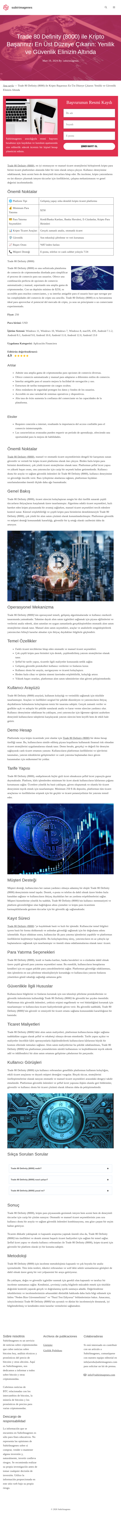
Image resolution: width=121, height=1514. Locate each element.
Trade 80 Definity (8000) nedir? (26, 1168)
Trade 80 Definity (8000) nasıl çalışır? (29, 1179)
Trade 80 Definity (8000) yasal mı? (28, 1190)
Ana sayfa (8, 85)
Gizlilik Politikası (52, 1350)
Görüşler (48, 1345)
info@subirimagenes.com (101, 1374)
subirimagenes (22, 7)
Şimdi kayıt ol (89, 146)
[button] (106, 7)
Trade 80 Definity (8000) (20, 165)
